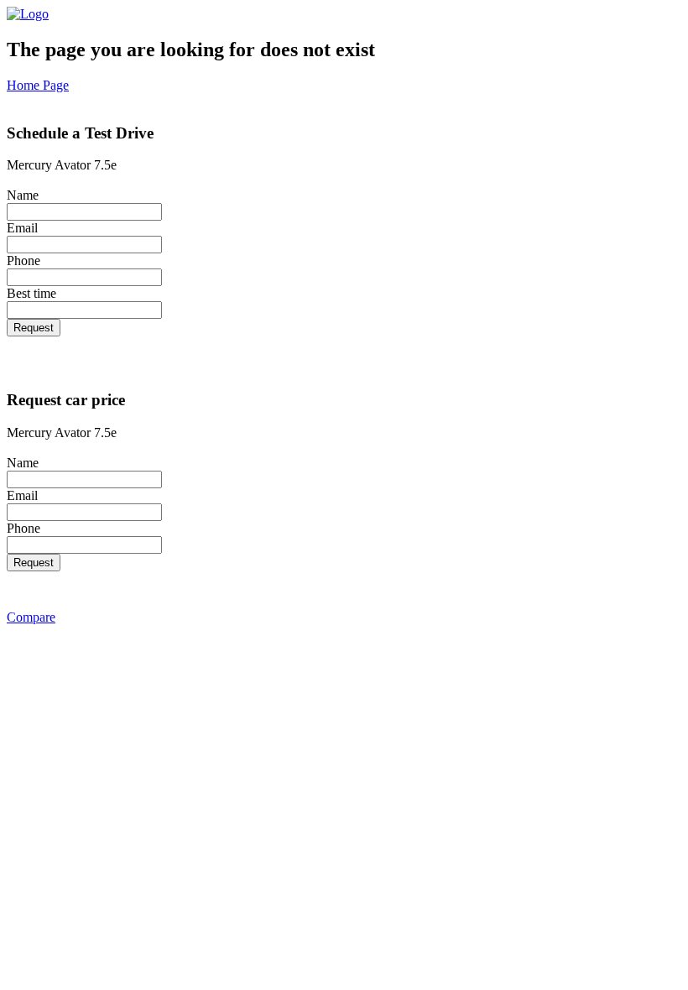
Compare (31, 617)
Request (33, 327)
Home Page (38, 85)
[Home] (28, 14)
